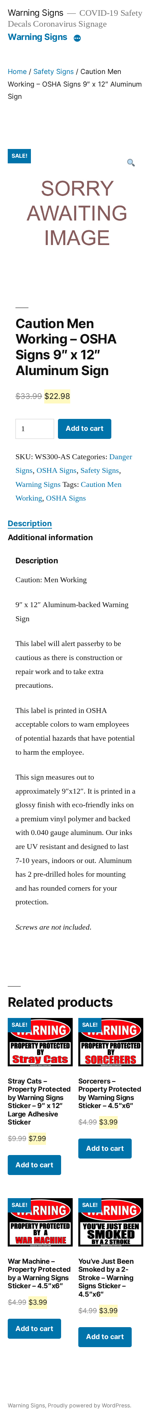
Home (17, 71)
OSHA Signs (57, 470)
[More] (77, 38)
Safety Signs (53, 71)
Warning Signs (36, 12)
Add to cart (85, 428)
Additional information (50, 537)
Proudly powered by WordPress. (89, 1405)
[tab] (30, 524)
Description (30, 523)
